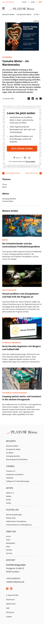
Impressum (10, 599)
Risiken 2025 (11, 518)
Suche (24, 2)
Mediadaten (10, 543)
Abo (40, 2)
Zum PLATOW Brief (8, 2)
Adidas (8, 496)
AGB (7, 608)
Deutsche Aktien (8, 14)
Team (8, 540)
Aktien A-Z (10, 493)
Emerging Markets (13, 456)
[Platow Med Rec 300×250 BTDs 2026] (22, 36)
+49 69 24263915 (13, 578)
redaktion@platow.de (15, 582)
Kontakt (9, 550)
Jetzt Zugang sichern (22, 148)
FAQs (8, 546)
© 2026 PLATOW (12, 595)
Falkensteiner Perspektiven (16, 521)
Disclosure (10, 612)
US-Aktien (37, 14)
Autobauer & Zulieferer (15, 474)
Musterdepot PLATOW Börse (16, 459)
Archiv (8, 536)
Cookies (9, 617)
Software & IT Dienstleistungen (17, 481)
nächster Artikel (31, 173)
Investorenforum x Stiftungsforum (19, 525)
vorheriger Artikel (13, 173)
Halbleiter (10, 478)
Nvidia (8, 503)
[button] (29, 98)
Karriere (9, 553)
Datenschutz (11, 604)
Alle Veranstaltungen (14, 515)
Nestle (8, 500)
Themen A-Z (10, 471)
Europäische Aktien (24, 14)
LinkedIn (11, 588)
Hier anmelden (30, 161)
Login (33, 2)
